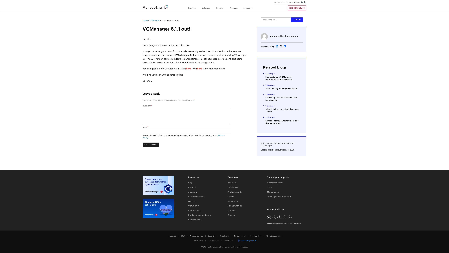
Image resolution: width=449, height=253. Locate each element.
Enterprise (247, 8)
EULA (183, 236)
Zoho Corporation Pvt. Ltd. (219, 247)
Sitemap (232, 215)
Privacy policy (240, 236)
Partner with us (235, 206)
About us (232, 183)
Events (231, 197)
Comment (147, 106)
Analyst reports (235, 192)
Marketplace (273, 192)
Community (193, 206)
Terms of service (196, 236)
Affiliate (297, 2)
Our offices (228, 240)
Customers (233, 187)
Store (283, 2)
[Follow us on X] (274, 217)
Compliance (224, 236)
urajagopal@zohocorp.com (284, 36)
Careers (231, 210)
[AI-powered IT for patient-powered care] (158, 208)
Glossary (192, 201)
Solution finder (195, 220)
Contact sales (213, 240)
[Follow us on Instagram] (284, 217)
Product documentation (199, 215)
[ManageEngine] (157, 7)
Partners (290, 2)
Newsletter (198, 240)
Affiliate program (273, 236)
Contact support (275, 183)
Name (145, 127)
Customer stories (196, 197)
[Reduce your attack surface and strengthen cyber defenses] (158, 185)
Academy (192, 192)
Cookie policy (255, 236)
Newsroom (233, 201)
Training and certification (279, 197)
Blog (190, 183)
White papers (194, 210)
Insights (192, 187)
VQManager (266, 146)
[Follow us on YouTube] (289, 217)
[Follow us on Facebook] (279, 217)
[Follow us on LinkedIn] (269, 217)
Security (211, 236)
